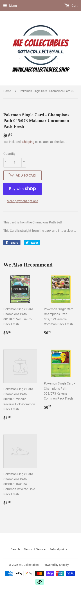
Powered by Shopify (56, 564)
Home (7, 91)
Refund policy (58, 549)
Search (15, 549)
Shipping (28, 142)
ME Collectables (29, 564)
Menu (13, 5)
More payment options (22, 201)
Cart (74, 5)
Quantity (9, 153)
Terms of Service (34, 549)
